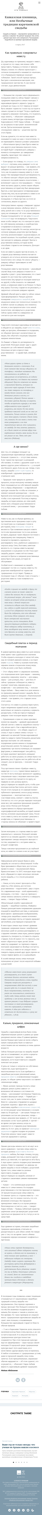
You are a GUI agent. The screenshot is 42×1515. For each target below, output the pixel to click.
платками (14, 771)
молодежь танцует (24, 526)
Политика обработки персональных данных (18, 1498)
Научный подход (7, 1441)
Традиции (15, 1395)
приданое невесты (8, 1077)
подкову (9, 662)
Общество (32, 1391)
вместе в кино (34, 327)
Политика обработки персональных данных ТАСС (23, 1499)
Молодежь (25, 1395)
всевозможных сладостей (29, 1107)
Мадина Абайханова (9, 1370)
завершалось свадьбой (20, 299)
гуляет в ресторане (23, 470)
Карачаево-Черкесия (18, 1391)
